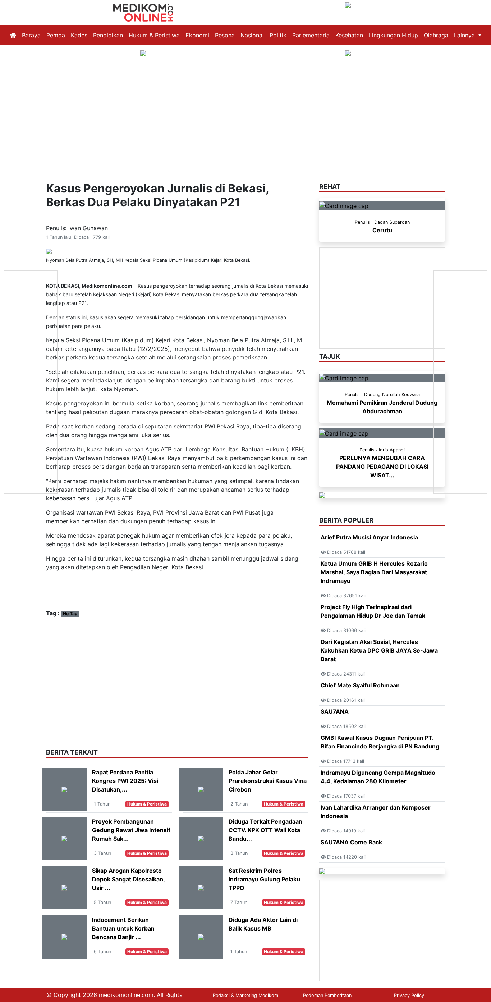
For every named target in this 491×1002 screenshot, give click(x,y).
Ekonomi (197, 35)
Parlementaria (311, 35)
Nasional (252, 35)
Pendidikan (108, 35)
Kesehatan (349, 35)
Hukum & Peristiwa (154, 35)
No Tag (70, 613)
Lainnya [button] (465, 35)
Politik (278, 35)
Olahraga (436, 35)
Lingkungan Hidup (393, 35)
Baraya (31, 35)
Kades (79, 35)
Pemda (55, 35)
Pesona (225, 35)
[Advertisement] (245, 110)
